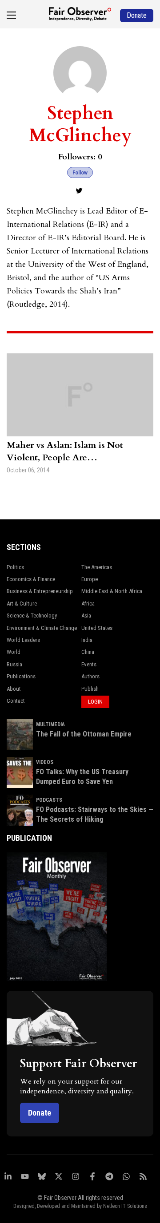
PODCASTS (49, 800)
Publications (21, 676)
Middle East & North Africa (111, 591)
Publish (90, 688)
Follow (80, 172)
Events (88, 664)
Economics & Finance (31, 579)
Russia (14, 664)
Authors (90, 676)
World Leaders (23, 640)
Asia (86, 615)
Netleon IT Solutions (125, 1206)
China (87, 652)
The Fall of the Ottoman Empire (84, 734)
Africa (88, 603)
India (86, 640)
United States (96, 628)
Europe (89, 579)
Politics (15, 567)
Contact (16, 700)
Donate (39, 1112)
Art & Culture (22, 603)
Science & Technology (32, 615)
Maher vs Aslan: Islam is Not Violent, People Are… (65, 451)
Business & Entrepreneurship (40, 591)
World (13, 652)
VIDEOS (44, 762)
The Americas (96, 567)
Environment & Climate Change (42, 628)
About (14, 688)
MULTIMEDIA (50, 724)
